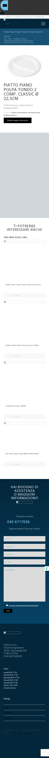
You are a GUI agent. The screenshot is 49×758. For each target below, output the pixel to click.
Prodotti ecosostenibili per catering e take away (25, 112)
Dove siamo (28, 17)
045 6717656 (18, 521)
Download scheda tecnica (23, 206)
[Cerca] (36, 23)
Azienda (8, 17)
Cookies (28, 733)
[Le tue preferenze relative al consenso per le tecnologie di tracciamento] (46, 568)
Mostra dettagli (15, 295)
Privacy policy (16, 733)
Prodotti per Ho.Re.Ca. (10, 115)
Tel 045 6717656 (39, 17)
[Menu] (42, 23)
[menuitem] (9, 16)
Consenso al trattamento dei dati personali (23, 605)
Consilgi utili (18, 17)
